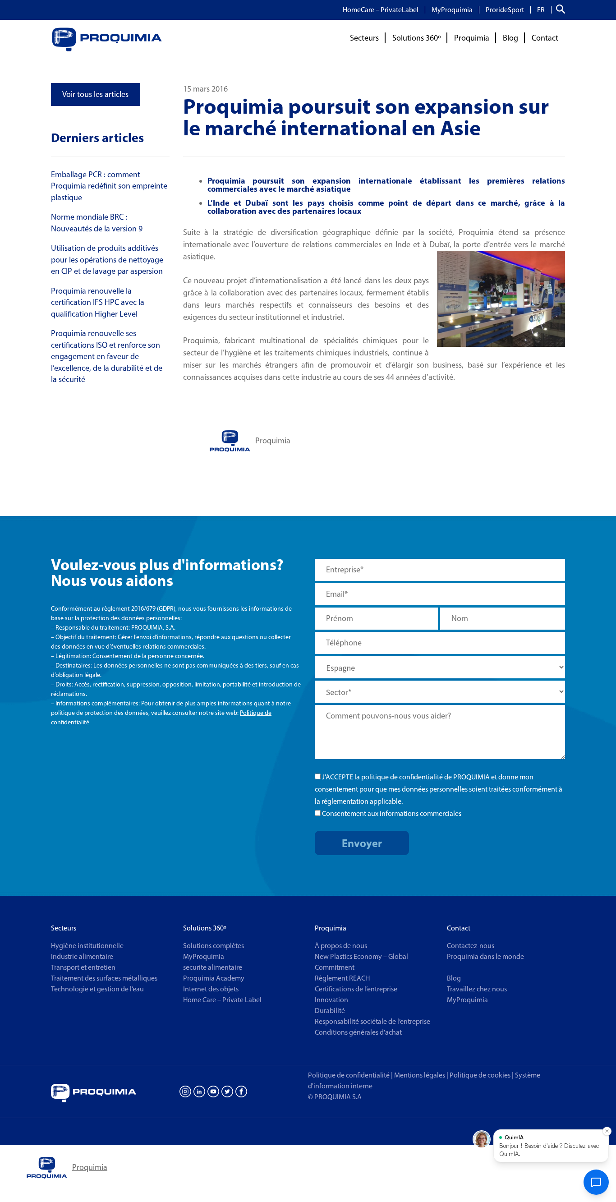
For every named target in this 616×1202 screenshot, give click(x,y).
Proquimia (471, 38)
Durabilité (330, 1010)
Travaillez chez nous (477, 989)
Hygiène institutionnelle (87, 945)
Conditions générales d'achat (358, 1032)
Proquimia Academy (213, 978)
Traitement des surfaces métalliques (104, 978)
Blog (510, 38)
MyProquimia (452, 10)
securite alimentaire (212, 967)
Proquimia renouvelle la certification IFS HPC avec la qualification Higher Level (97, 302)
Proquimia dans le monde (485, 956)
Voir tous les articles (95, 94)
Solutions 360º (416, 38)
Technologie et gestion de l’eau (97, 989)
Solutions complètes (213, 945)
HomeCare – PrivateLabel (380, 10)
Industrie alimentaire (82, 956)
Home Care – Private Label (222, 999)
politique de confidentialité (402, 777)
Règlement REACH (342, 978)
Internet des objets (211, 989)
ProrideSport (505, 10)
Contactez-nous (470, 945)
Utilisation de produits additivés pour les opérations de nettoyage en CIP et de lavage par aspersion (107, 259)
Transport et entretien (83, 967)
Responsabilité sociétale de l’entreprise (372, 1021)
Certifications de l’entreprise (356, 989)
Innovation (331, 999)
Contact (545, 38)
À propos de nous (341, 945)
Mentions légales (419, 1075)
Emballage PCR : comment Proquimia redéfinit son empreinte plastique (109, 186)
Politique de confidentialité (349, 1075)
